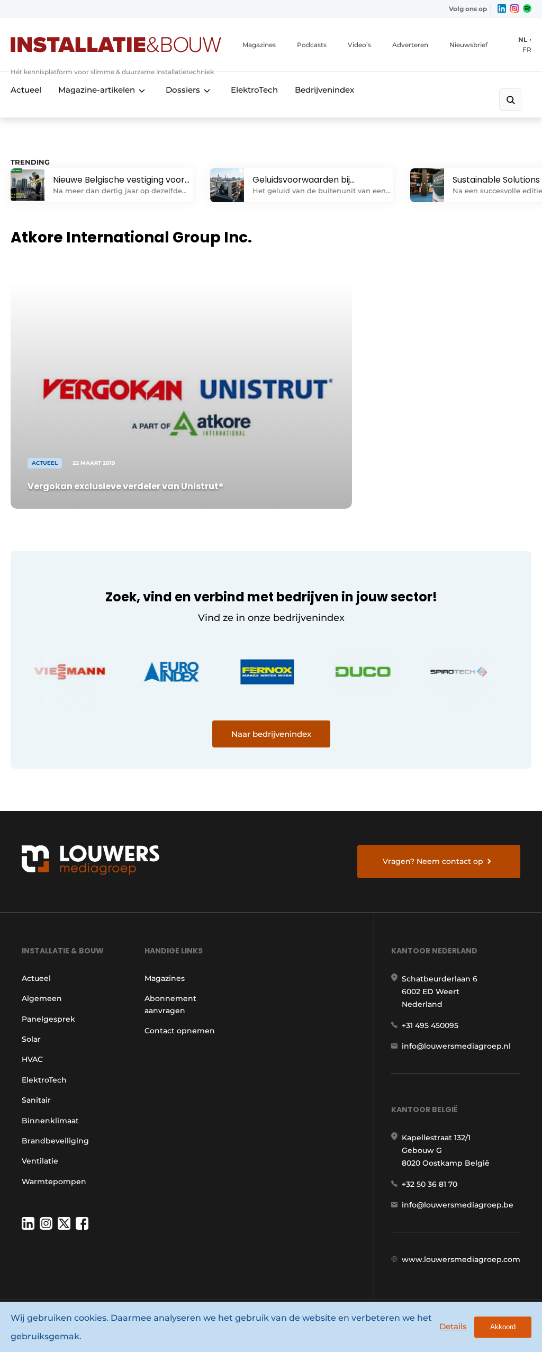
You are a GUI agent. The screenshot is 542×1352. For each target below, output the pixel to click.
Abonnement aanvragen (170, 1004)
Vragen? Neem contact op (433, 861)
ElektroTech (254, 90)
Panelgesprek (48, 1019)
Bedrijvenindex (324, 90)
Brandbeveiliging (55, 1141)
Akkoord (503, 1327)
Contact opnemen (179, 1030)
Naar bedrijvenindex (271, 734)
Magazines (259, 45)
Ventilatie (40, 1161)
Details (453, 1326)
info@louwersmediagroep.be (457, 1205)
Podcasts (312, 45)
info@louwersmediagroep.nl (456, 1046)
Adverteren (410, 45)
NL (522, 39)
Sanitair (36, 1100)
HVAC (32, 1059)
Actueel (26, 90)
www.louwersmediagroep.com (461, 1259)
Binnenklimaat (50, 1120)
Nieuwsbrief (468, 45)
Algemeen (42, 998)
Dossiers (183, 90)
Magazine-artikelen (96, 90)
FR (526, 49)
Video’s (359, 45)
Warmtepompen (54, 1181)
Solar (31, 1039)
